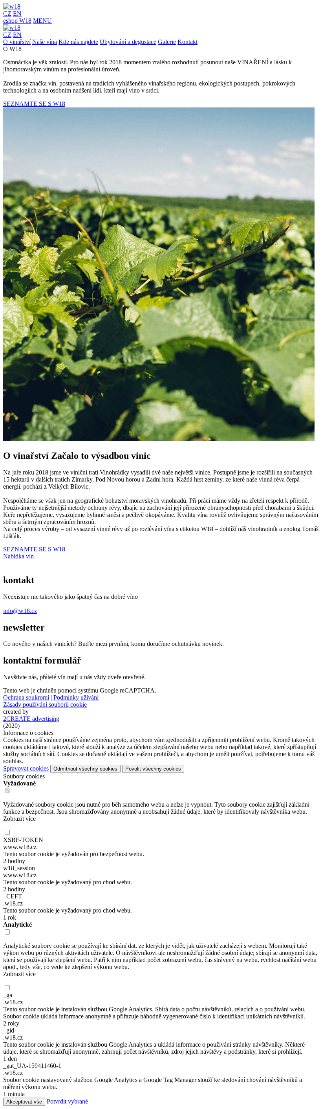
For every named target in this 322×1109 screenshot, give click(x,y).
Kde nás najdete (78, 41)
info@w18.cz (20, 610)
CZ (7, 13)
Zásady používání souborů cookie (45, 704)
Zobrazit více (19, 818)
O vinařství (17, 41)
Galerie (167, 41)
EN (17, 13)
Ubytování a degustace (128, 41)
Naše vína (44, 41)
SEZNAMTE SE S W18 (34, 103)
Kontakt (187, 41)
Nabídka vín (18, 556)
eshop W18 (17, 20)
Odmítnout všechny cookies (85, 769)
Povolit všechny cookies (153, 769)
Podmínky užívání (76, 697)
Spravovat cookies (26, 768)
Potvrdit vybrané (67, 1101)
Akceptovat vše (24, 1102)
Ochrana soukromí (26, 697)
